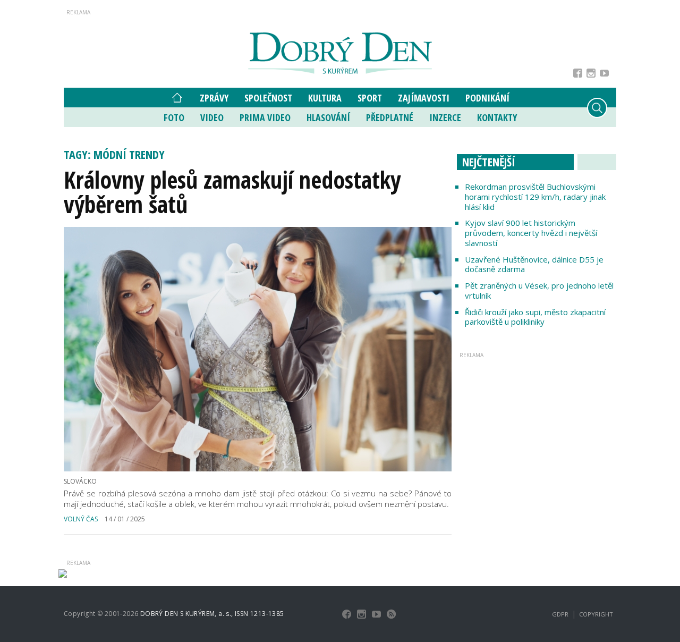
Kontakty (497, 117)
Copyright (596, 614)
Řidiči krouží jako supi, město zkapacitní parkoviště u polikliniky (535, 317)
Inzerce (445, 117)
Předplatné (389, 117)
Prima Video (265, 117)
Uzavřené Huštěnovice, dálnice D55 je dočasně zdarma (534, 264)
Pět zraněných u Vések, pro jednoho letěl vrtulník (539, 290)
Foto (174, 117)
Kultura (325, 97)
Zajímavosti (423, 97)
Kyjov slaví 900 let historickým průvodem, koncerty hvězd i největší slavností (531, 232)
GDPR (560, 614)
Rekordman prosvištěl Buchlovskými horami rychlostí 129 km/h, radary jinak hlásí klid (535, 196)
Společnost (268, 97)
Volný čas (81, 518)
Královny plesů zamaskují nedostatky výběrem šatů (232, 192)
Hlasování (328, 117)
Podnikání (487, 97)
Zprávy (214, 97)
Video (212, 117)
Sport (370, 97)
